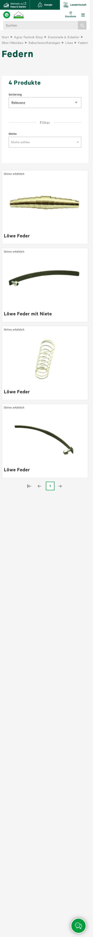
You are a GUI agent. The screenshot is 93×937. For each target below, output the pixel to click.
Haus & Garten (18, 5)
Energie (48, 4)
